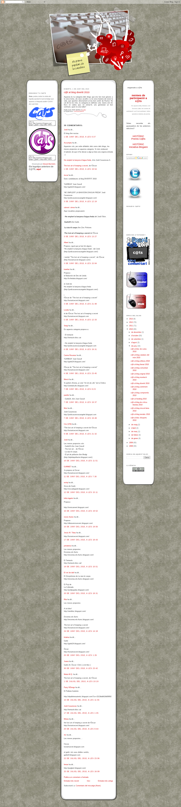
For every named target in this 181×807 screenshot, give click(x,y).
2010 (131, 329)
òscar (66, 175)
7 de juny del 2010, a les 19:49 (80, 418)
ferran (66, 764)
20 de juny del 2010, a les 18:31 (81, 593)
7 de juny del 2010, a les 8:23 (80, 389)
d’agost (134, 342)
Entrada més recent (71, 781)
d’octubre (135, 336)
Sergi (66, 326)
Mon (65, 408)
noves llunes (69, 517)
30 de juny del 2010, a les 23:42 (81, 668)
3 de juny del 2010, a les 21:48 (80, 304)
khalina (66, 637)
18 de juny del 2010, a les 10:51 (81, 567)
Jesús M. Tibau (70, 533)
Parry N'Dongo (69, 687)
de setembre (136, 339)
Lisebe (66, 310)
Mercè (66, 379)
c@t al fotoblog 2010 (139, 399)
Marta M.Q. (68, 674)
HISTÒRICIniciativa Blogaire (138, 145)
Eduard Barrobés (49, 164)
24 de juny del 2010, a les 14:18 (81, 631)
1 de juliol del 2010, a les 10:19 (81, 681)
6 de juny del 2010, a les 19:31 (80, 349)
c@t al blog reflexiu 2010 (140, 361)
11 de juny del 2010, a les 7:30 (80, 477)
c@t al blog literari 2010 (140, 364)
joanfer (66, 395)
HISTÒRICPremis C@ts (138, 137)
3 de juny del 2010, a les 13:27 (80, 237)
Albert (66, 242)
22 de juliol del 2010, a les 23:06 (82, 758)
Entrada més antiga (105, 781)
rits (65, 735)
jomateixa (67, 546)
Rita (65, 599)
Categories (79, 111)
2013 (131, 319)
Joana (66, 661)
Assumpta (68, 143)
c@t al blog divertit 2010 (76, 92)
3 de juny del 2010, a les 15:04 (80, 263)
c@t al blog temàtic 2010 (140, 414)
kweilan (67, 269)
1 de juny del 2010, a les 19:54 (80, 169)
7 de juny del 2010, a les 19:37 (80, 402)
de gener (134, 438)
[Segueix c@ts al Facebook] (134, 199)
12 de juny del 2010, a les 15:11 (81, 492)
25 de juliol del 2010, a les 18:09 (82, 771)
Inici (88, 781)
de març (134, 431)
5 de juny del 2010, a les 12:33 (80, 320)
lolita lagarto (68, 498)
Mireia (66, 719)
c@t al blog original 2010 (140, 374)
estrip (66, 483)
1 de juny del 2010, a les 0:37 (80, 137)
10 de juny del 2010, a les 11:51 (81, 461)
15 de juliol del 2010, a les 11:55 (81, 700)
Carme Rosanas (70, 355)
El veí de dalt (69, 573)
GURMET (67, 467)
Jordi (66, 130)
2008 (131, 446)
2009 (131, 443)
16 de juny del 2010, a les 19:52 (81, 511)
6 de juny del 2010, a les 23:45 (80, 373)
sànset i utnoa (69, 207)
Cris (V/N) (67, 424)
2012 (131, 322)
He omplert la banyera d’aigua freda (77, 160)
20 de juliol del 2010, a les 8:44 (81, 729)
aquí (38, 169)
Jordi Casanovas (70, 706)
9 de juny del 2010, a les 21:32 (80, 434)
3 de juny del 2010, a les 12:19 (80, 201)
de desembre (136, 332)
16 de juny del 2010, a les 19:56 (81, 527)
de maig (134, 425)
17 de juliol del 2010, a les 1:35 (81, 713)
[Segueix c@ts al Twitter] (134, 181)
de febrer (135, 435)
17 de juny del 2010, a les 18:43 (81, 540)
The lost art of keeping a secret (76, 166)
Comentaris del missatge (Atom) (88, 786)
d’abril (133, 428)
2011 (131, 326)
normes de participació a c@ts (138, 98)
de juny (134, 346)
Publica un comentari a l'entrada (76, 777)
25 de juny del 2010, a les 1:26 (80, 655)
